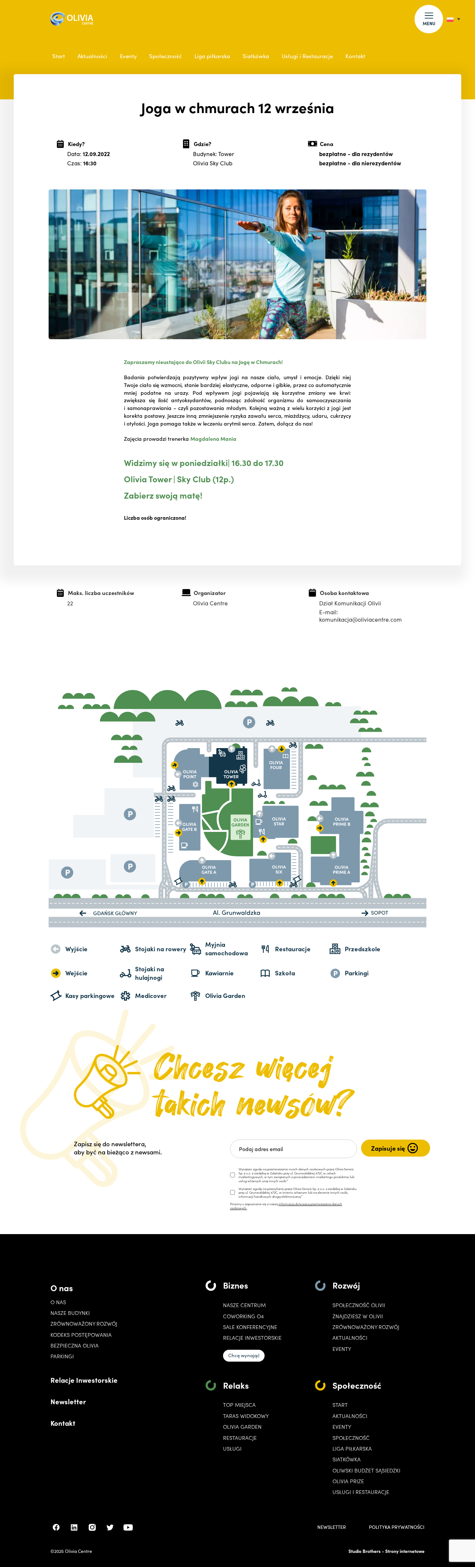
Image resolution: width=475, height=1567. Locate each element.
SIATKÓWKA (346, 1459)
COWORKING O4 (243, 1316)
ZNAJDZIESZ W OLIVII (357, 1316)
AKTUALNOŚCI (349, 1415)
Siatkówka (256, 56)
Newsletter (68, 1401)
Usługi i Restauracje (307, 56)
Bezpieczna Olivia (74, 1345)
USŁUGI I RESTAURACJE (360, 1491)
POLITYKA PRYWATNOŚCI (397, 1527)
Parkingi (62, 1356)
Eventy (128, 56)
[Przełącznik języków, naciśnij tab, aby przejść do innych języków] (453, 19)
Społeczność (165, 56)
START (340, 1404)
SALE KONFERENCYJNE (250, 1326)
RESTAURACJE (240, 1437)
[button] (429, 19)
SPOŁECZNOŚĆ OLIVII (358, 1305)
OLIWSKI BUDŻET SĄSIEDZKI (366, 1470)
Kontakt (355, 56)
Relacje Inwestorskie (84, 1380)
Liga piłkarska (212, 56)
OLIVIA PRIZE (348, 1481)
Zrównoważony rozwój (83, 1323)
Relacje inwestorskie (252, 1337)
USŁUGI (232, 1448)
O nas (61, 1287)
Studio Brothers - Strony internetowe (386, 1551)
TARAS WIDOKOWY (246, 1415)
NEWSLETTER (331, 1527)
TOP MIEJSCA (239, 1404)
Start (58, 56)
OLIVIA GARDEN (242, 1426)
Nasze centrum (244, 1305)
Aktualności (92, 56)
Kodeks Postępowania (81, 1334)
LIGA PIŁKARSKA (352, 1448)
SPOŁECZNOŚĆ (351, 1437)
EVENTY (341, 1348)
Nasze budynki (70, 1312)
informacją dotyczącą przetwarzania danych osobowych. (286, 1205)
